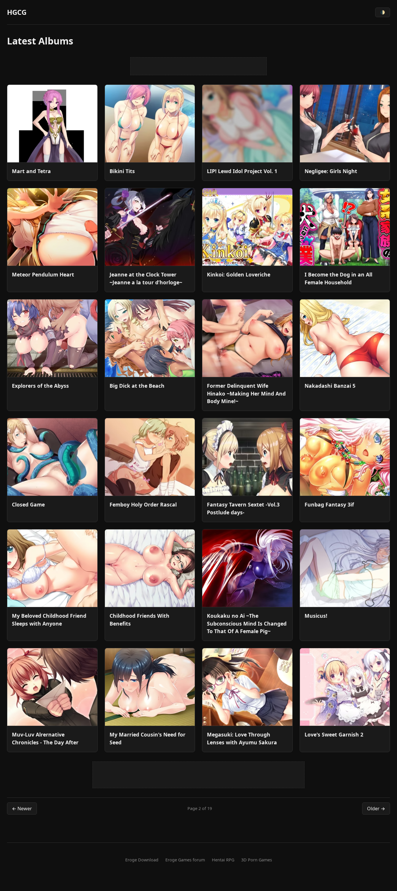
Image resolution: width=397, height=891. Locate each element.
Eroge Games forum (185, 860)
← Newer (22, 808)
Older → (376, 808)
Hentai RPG (223, 860)
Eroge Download (141, 860)
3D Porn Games (256, 860)
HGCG (16, 12)
